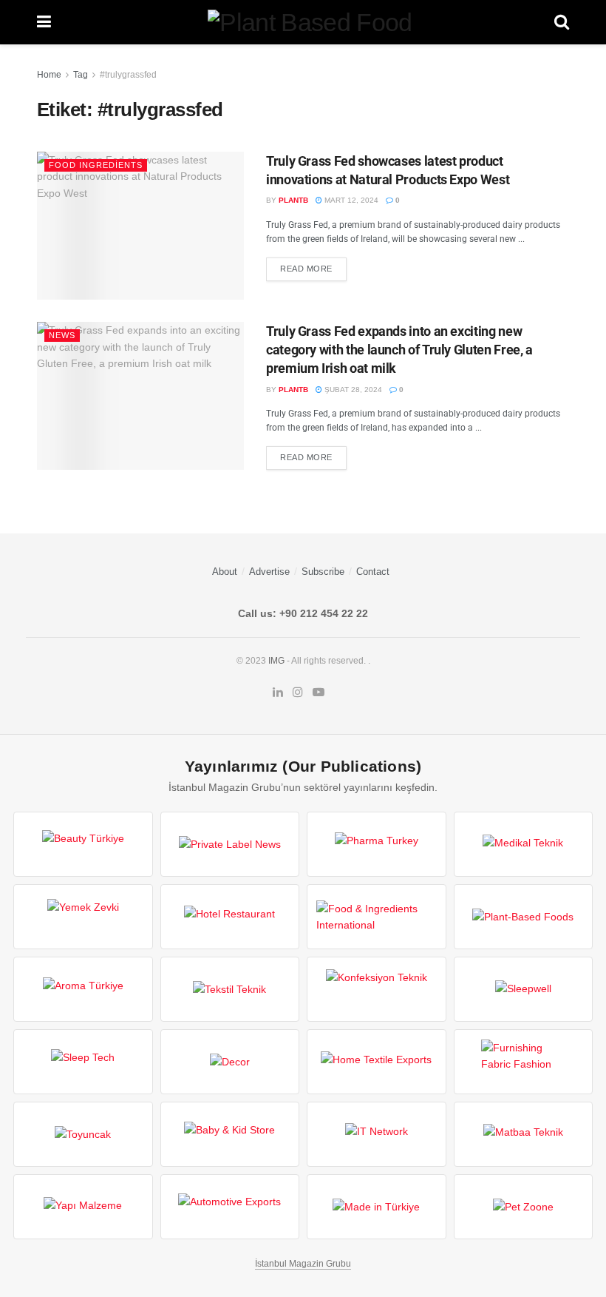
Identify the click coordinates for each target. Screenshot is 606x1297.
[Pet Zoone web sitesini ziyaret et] (523, 1206)
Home (49, 75)
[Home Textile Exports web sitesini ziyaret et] (376, 1061)
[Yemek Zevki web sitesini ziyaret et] (83, 916)
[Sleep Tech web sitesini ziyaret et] (83, 1061)
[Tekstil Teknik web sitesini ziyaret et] (230, 989)
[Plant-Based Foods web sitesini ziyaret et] (523, 916)
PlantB (293, 200)
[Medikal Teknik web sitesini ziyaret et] (523, 844)
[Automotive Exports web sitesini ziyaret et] (230, 1206)
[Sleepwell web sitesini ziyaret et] (523, 989)
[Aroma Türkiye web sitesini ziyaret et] (83, 989)
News (62, 335)
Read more (306, 268)
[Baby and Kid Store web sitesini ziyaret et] (230, 1134)
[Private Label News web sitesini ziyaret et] (230, 844)
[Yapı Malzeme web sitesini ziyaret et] (83, 1206)
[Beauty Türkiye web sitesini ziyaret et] (83, 844)
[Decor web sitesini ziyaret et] (230, 1061)
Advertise (269, 571)
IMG (276, 661)
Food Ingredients (96, 165)
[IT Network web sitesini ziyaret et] (376, 1134)
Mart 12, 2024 (350, 200)
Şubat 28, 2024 (352, 389)
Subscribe (323, 571)
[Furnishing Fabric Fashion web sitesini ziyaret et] (523, 1061)
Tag (80, 75)
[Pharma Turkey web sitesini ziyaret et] (376, 844)
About (224, 571)
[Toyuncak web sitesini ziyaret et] (83, 1134)
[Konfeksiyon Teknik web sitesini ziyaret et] (376, 989)
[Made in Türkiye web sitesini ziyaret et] (376, 1206)
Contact (372, 571)
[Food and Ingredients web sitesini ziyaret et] (376, 916)
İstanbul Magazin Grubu (303, 1264)
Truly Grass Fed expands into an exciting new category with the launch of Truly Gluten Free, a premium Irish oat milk (399, 349)
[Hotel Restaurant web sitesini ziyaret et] (230, 916)
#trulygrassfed (128, 75)
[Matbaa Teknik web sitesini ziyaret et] (523, 1134)
